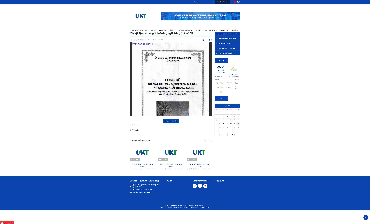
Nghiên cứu (162, 30)
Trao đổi (233, 30)
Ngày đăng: (133, 40)
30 (216, 131)
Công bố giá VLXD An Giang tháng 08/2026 (142, 165)
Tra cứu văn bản (224, 30)
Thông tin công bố (209, 30)
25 (223, 127)
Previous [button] (205, 140)
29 (238, 127)
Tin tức (153, 30)
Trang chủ (135, 30)
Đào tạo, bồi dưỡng (185, 30)
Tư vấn (197, 30)
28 (234, 127)
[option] (143, 157)
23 (216, 127)
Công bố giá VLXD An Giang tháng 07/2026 (171, 165)
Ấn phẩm (172, 30)
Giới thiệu (143, 30)
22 (238, 123)
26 (227, 127)
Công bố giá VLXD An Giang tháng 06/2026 (199, 165)
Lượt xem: (156, 40)
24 (220, 127)
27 (231, 127)
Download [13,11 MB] (171, 121)
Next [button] (210, 140)
